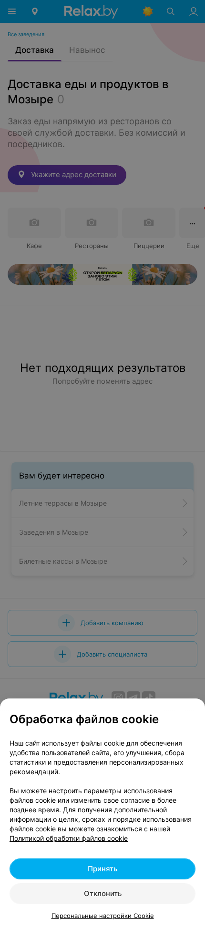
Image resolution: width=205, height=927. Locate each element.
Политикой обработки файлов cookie (69, 838)
